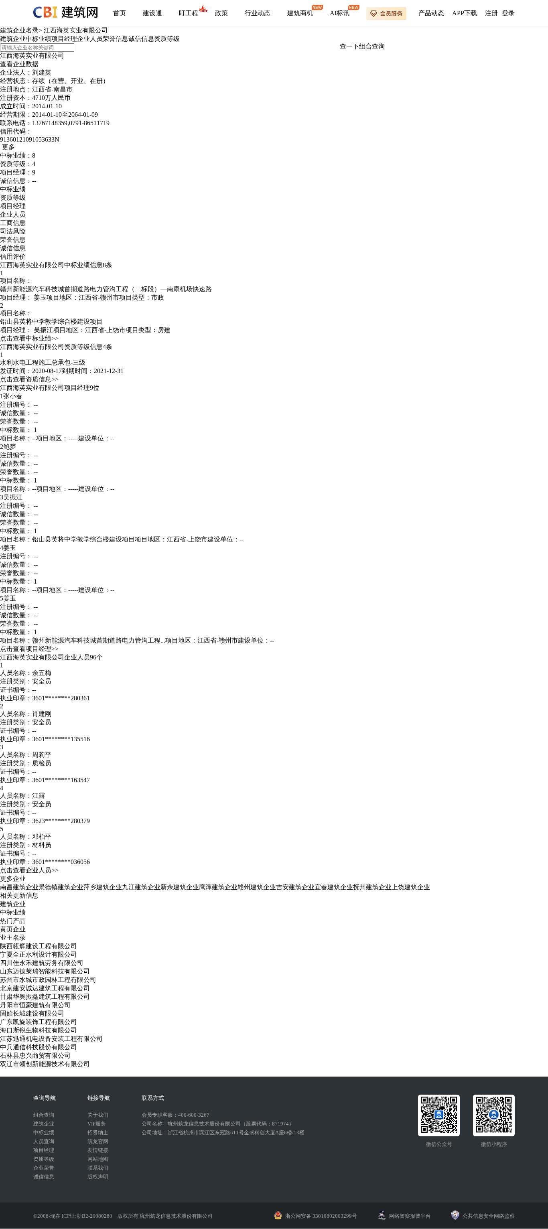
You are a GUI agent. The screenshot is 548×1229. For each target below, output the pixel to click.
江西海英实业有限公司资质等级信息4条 (56, 346)
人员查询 (43, 1141)
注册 (491, 13)
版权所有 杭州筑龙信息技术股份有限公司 (165, 1216)
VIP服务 (96, 1124)
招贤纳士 (97, 1133)
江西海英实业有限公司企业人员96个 (51, 657)
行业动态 (257, 13)
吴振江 (43, 330)
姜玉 (40, 297)
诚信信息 (141, 38)
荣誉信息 (115, 38)
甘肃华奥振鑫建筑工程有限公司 (45, 996)
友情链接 (97, 1150)
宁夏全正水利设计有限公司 (38, 954)
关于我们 (97, 1115)
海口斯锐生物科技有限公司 (38, 1030)
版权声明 (97, 1177)
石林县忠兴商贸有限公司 (35, 1055)
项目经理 (64, 38)
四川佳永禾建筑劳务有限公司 (41, 962)
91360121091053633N (29, 139)
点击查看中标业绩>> (29, 338)
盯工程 (188, 13)
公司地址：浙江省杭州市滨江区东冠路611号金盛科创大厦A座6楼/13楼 (223, 1133)
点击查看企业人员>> (29, 870)
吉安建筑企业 (295, 887)
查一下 (349, 46)
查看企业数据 (19, 64)
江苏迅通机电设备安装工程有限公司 (51, 1038)
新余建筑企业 (179, 887)
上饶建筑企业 (411, 887)
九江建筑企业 (141, 887)
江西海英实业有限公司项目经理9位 (49, 387)
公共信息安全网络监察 (489, 1216)
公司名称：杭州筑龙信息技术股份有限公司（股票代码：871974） (218, 1124)
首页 (119, 13)
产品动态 (431, 13)
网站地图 (97, 1159)
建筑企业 (13, 38)
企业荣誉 (43, 1168)
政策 (221, 13)
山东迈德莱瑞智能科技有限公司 (45, 971)
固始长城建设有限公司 (32, 1013)
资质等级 (167, 38)
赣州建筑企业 (256, 887)
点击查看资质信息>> (29, 379)
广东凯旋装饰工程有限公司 (38, 1021)
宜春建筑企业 (334, 887)
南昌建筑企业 (19, 887)
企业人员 (90, 38)
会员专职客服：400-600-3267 (175, 1115)
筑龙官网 (97, 1141)
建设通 (152, 13)
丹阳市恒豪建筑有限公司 (35, 1005)
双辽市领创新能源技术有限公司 (45, 1064)
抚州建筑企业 (372, 887)
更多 (8, 147)
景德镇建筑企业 (61, 887)
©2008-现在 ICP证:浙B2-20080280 (73, 1216)
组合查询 (372, 46)
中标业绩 (38, 38)
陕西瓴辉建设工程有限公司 (38, 946)
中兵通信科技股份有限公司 (38, 1047)
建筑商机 (300, 13)
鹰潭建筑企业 (218, 887)
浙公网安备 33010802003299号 (321, 1216)
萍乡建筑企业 (102, 887)
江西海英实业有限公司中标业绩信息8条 (56, 265)
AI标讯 (339, 13)
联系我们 (97, 1168)
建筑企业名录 (19, 30)
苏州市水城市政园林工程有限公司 (48, 979)
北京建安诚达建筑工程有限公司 (45, 988)
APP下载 (464, 13)
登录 (508, 13)
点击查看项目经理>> (29, 648)
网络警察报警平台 (410, 1216)
